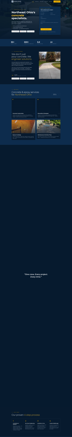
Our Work (42, 1)
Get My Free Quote (45, 29)
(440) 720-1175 (57, 1)
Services (37, 1)
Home (33, 1)
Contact (50, 1)
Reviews (46, 1)
